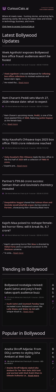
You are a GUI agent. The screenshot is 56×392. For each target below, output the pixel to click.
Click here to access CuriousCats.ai (18, 26)
